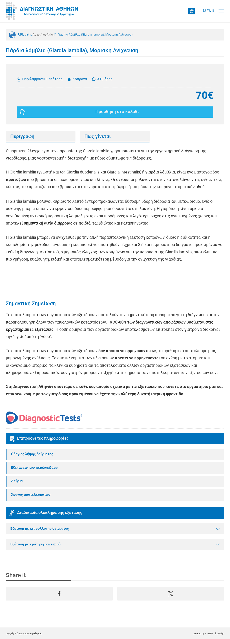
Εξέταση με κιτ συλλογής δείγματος (39, 529)
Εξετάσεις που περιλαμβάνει (34, 468)
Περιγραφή (22, 136)
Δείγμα (17, 481)
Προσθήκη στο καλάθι (117, 112)
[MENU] (221, 6)
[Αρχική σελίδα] (42, 11)
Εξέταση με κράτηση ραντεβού (35, 544)
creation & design (214, 633)
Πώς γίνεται (97, 136)
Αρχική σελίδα (43, 34)
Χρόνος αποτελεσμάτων (31, 495)
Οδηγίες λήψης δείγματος (32, 454)
